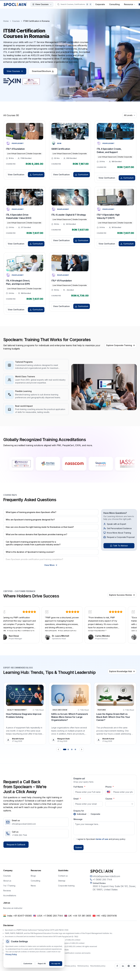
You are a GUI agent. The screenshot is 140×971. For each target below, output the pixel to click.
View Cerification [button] (16, 174)
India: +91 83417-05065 (19, 915)
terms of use (102, 839)
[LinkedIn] (123, 966)
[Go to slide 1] (64, 749)
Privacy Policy (11, 954)
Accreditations (9, 895)
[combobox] (129, 115)
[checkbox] (75, 839)
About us (7, 881)
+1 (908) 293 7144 (102, 879)
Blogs (33, 876)
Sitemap (61, 881)
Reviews (7, 890)
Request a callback (16, 844)
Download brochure (41, 71)
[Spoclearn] (15, 4)
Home (6, 21)
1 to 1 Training (9, 885)
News (33, 885)
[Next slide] (81, 749)
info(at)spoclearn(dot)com (106, 876)
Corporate (100, 4)
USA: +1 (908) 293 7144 (50, 915)
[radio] (75, 814)
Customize (27, 964)
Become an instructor (12, 908)
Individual (81, 814)
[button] (51, 512)
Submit (78, 847)
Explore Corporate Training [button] (119, 345)
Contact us (63, 876)
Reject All (42, 964)
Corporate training (66, 885)
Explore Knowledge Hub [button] (120, 671)
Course (108, 799)
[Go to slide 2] (68, 749)
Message (78, 819)
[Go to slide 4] (75, 749)
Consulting (114, 4)
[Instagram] (128, 966)
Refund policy (83, 966)
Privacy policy (70, 966)
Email (76, 799)
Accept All (55, 964)
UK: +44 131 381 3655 (79, 915)
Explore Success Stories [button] (120, 595)
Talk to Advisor (120, 545)
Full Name (78, 787)
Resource (128, 4)
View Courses (42, 4)
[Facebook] (117, 966)
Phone (108, 787)
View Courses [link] (13, 71)
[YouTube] (134, 966)
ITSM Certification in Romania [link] (36, 21)
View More (49, 565)
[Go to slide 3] (71, 749)
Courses (16, 21)
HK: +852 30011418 (107, 915)
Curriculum (38, 174)
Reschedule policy (97, 966)
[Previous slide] (58, 749)
